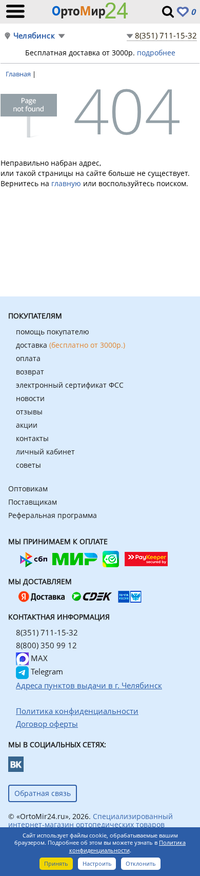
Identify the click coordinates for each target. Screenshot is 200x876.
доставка (70, 345)
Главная (19, 73)
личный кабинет (45, 451)
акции (26, 425)
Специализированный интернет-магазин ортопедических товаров (90, 820)
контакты (32, 438)
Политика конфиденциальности (127, 846)
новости (30, 398)
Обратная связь (42, 793)
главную (66, 183)
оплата (28, 358)
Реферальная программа (52, 515)
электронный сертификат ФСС (70, 385)
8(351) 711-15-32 (166, 35)
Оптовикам (28, 488)
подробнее (156, 52)
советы (28, 465)
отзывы (29, 411)
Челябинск (34, 35)
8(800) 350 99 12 (46, 645)
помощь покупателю (52, 331)
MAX (38, 658)
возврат (30, 371)
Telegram (46, 671)
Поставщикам (32, 502)
